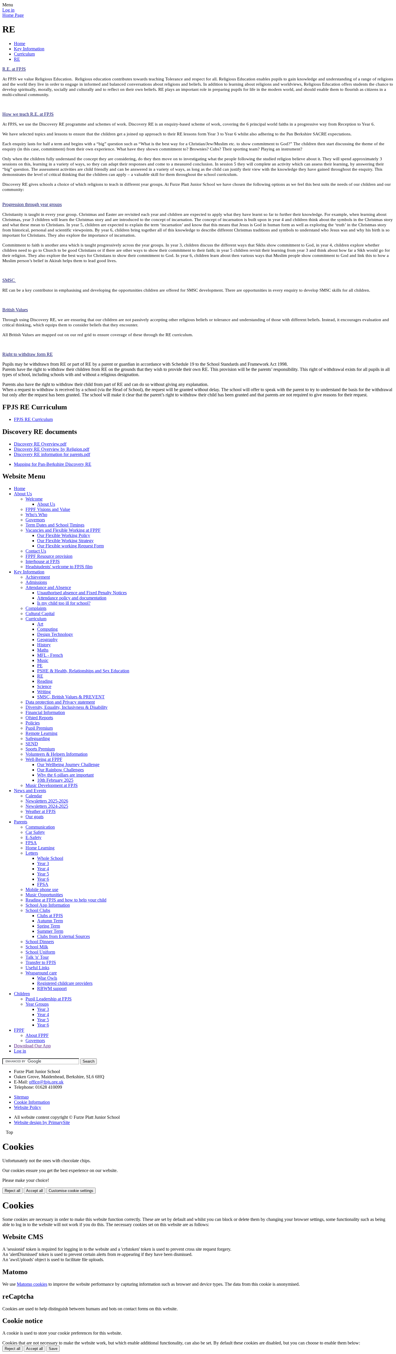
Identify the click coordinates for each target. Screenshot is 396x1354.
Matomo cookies (32, 1284)
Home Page (13, 15)
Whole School (50, 858)
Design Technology (55, 634)
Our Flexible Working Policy (63, 535)
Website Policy (27, 1107)
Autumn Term (50, 920)
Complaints (36, 608)
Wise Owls (47, 978)
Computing (47, 629)
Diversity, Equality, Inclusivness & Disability (67, 707)
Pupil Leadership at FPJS (49, 998)
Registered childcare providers (64, 983)
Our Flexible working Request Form (70, 545)
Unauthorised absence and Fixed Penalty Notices (82, 592)
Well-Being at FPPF (44, 759)
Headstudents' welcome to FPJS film (59, 566)
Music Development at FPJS (52, 785)
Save (53, 1348)
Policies (33, 722)
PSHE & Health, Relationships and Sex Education (83, 670)
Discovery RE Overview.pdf (40, 443)
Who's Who (36, 514)
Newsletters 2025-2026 (47, 801)
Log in (8, 10)
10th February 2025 (55, 780)
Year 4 (43, 868)
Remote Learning (41, 733)
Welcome (34, 498)
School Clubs (38, 910)
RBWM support (52, 988)
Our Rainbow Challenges (60, 769)
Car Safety (35, 832)
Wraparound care (41, 972)
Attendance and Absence (48, 587)
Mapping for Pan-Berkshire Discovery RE (52, 464)
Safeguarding (38, 738)
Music (42, 660)
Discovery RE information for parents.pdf (52, 454)
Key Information (29, 48)
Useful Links (37, 967)
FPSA (31, 842)
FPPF (19, 1030)
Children (22, 993)
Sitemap (21, 1096)
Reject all (12, 1191)
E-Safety (33, 837)
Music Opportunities (44, 894)
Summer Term (50, 931)
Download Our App (32, 1045)
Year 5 (43, 873)
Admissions (36, 582)
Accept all (34, 1191)
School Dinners (40, 941)
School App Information (48, 905)
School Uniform (40, 952)
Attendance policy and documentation (71, 597)
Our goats (34, 816)
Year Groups (37, 1004)
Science (44, 686)
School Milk (37, 946)
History (44, 644)
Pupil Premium (39, 728)
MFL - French (50, 655)
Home (19, 43)
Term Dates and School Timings (55, 525)
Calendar (34, 795)
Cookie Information (32, 1102)
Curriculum (24, 53)
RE (17, 59)
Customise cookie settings (71, 1191)
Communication (40, 827)
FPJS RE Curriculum (33, 419)
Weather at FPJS (41, 811)
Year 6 (43, 879)
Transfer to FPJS (41, 962)
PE (40, 665)
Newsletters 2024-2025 (47, 806)
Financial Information (45, 712)
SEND (32, 743)
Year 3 (43, 863)
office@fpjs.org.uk (46, 1081)
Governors (35, 519)
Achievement (38, 577)
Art (40, 623)
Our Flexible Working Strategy (65, 540)
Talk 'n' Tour (37, 957)
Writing (44, 691)
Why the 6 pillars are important (65, 774)
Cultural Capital (40, 613)
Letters (32, 853)
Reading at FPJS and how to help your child (66, 899)
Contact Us (36, 551)
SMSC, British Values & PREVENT (71, 696)
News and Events (30, 790)
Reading (44, 681)
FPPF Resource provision (49, 556)
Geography (47, 639)
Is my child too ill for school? (63, 603)
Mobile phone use (42, 889)
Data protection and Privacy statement (60, 702)
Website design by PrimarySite (42, 1122)
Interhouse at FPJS (43, 561)
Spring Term (48, 925)
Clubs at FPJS (50, 915)
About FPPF (37, 1035)
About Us (23, 493)
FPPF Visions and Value (48, 509)
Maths (42, 649)
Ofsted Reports (39, 717)
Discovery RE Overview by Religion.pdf (51, 449)
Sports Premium (40, 748)
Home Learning (40, 847)
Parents (20, 821)
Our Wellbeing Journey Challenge (68, 764)
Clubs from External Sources (63, 936)
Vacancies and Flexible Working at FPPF (63, 530)
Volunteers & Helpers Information (57, 754)
